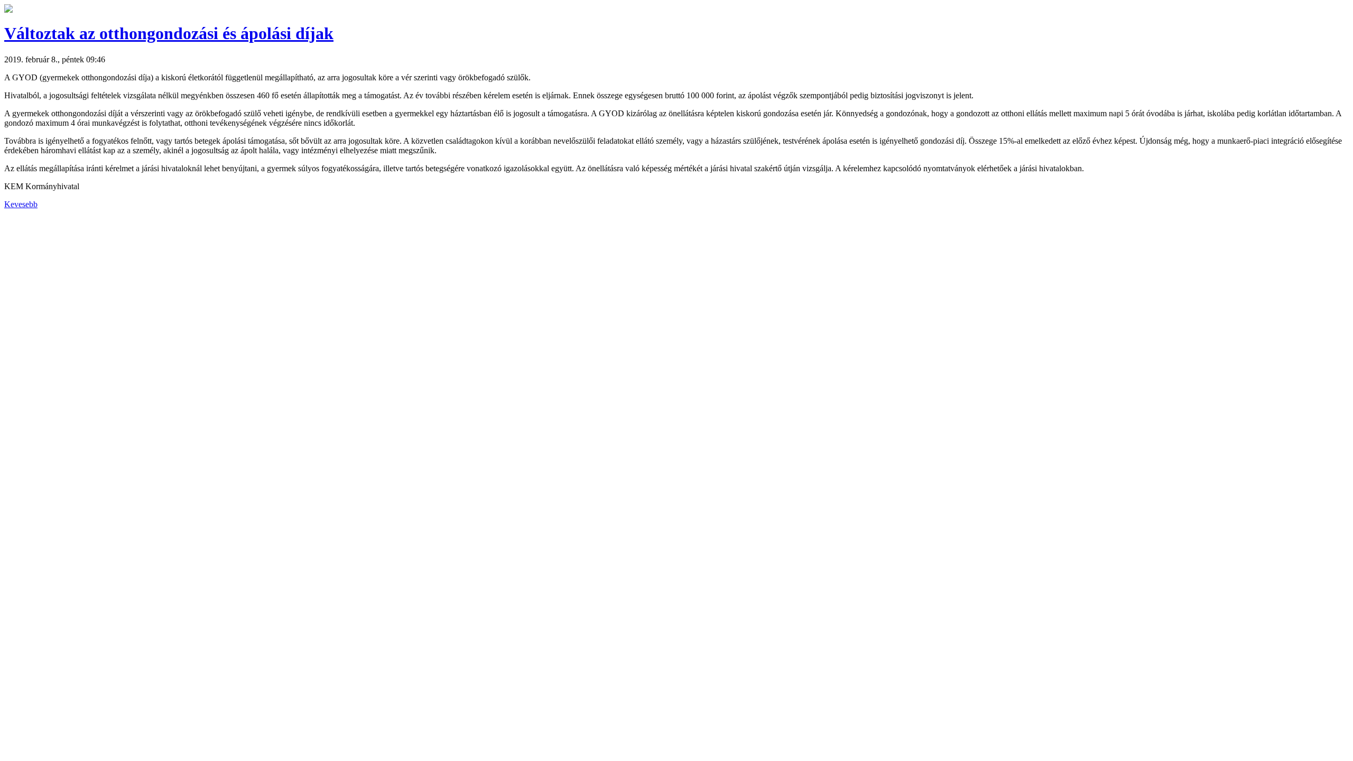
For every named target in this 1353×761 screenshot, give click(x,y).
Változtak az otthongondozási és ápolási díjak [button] (168, 33)
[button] (8, 9)
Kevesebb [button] (21, 204)
